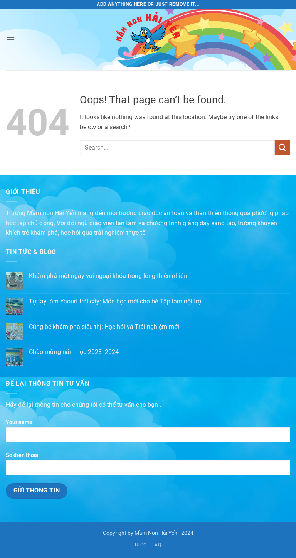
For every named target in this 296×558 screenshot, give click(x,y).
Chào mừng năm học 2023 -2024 (74, 352)
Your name (19, 422)
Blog (141, 545)
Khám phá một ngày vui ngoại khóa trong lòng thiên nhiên (108, 276)
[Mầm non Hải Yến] (148, 39)
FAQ (156, 545)
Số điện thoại (22, 455)
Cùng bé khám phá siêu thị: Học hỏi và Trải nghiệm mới (104, 326)
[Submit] (282, 147)
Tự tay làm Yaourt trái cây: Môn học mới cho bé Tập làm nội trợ (115, 301)
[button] (10, 39)
